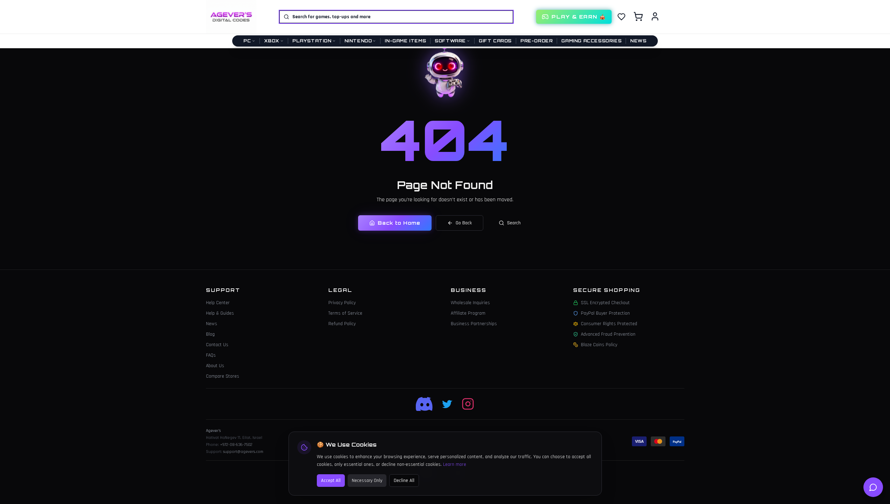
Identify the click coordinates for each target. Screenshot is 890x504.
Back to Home (399, 223)
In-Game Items (405, 40)
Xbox (271, 40)
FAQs (211, 355)
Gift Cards (495, 40)
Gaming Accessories (591, 40)
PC (247, 40)
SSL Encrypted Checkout (605, 303)
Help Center (218, 303)
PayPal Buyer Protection (605, 313)
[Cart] (638, 16)
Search (514, 223)
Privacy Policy (342, 303)
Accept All (331, 480)
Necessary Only (367, 480)
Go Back (464, 223)
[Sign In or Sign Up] (655, 16)
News (638, 40)
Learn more (454, 464)
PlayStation (312, 40)
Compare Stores (222, 376)
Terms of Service (345, 313)
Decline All (404, 480)
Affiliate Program (468, 313)
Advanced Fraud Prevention (608, 334)
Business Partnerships (474, 324)
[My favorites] (621, 17)
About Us (215, 366)
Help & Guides (220, 313)
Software (450, 40)
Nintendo (358, 40)
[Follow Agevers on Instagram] (468, 404)
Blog (210, 334)
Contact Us (217, 345)
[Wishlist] (621, 17)
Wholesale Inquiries (470, 303)
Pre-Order (536, 40)
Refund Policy (342, 324)
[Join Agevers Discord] (425, 404)
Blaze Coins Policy (599, 345)
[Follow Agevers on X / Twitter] (447, 404)
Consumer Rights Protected (609, 324)
